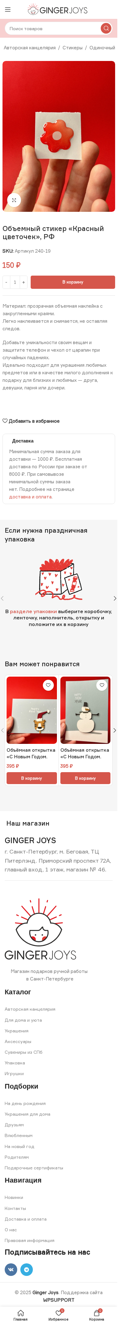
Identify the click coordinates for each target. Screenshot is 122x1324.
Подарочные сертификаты (34, 1167)
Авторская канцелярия (30, 48)
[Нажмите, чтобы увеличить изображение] (14, 200)
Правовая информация (29, 1240)
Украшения (16, 1030)
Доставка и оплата (26, 1219)
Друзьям (14, 1124)
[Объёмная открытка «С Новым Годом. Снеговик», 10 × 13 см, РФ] (85, 710)
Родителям (17, 1157)
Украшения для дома (27, 1114)
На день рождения (25, 1103)
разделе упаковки (33, 611)
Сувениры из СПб (24, 1052)
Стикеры (73, 48)
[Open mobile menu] (8, 9)
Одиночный (102, 48)
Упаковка (15, 1062)
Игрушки (14, 1073)
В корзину (73, 281)
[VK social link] (11, 1269)
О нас (11, 1229)
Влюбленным (19, 1135)
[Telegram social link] (26, 1269)
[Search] (106, 28)
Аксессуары (18, 1041)
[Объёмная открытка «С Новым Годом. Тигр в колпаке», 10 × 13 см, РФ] (32, 710)
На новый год (19, 1146)
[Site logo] (58, 9)
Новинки (14, 1197)
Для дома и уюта (23, 1020)
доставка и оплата (30, 497)
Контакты (15, 1208)
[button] (115, 598)
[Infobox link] (30, 840)
